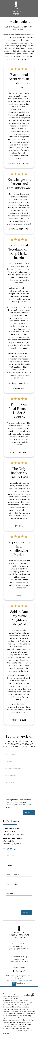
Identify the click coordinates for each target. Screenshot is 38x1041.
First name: (10, 856)
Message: (10, 894)
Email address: (12, 875)
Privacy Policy (18, 978)
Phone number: (12, 884)
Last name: (10, 865)
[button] (4, 849)
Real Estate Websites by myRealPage (19, 980)
